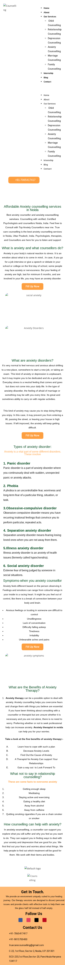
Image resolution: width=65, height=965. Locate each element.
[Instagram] (28, 920)
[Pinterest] (44, 920)
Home (46, 8)
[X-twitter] (36, 920)
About (46, 12)
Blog (46, 77)
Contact (47, 82)
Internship (48, 73)
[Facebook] (20, 920)
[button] (51, 88)
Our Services (50, 16)
